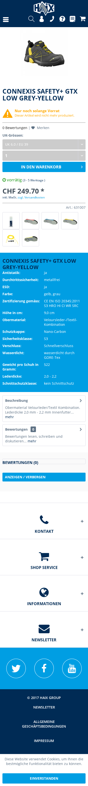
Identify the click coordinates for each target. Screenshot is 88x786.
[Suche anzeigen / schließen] (31, 19)
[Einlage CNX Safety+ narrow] (50, 220)
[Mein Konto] (42, 19)
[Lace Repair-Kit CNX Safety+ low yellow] (11, 237)
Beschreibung (16, 400)
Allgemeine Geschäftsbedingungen (44, 724)
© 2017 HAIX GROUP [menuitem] (44, 697)
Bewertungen (16, 429)
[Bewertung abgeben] (44, 461)
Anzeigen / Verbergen (25, 477)
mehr (9, 417)
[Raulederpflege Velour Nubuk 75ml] (11, 220)
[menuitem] (1, 19)
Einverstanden (44, 778)
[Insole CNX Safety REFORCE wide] (30, 237)
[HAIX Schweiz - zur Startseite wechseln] (44, 6)
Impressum (44, 740)
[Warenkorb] (83, 19)
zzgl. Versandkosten (31, 197)
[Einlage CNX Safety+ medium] (30, 220)
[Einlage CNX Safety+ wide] (69, 220)
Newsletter (44, 707)
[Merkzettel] (72, 19)
